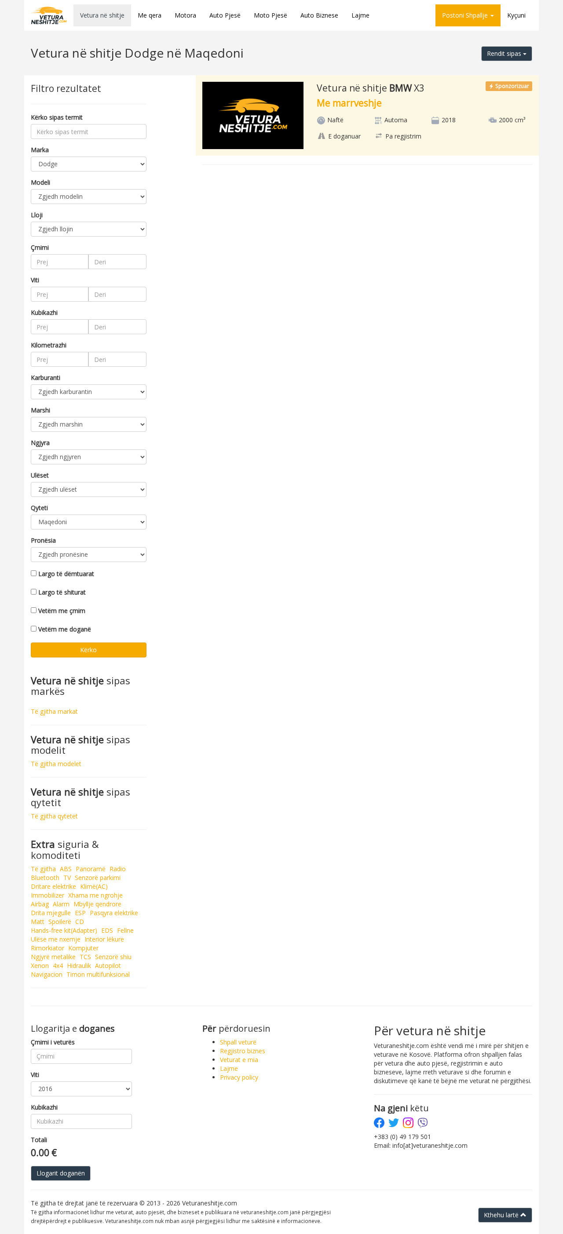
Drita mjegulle (51, 913)
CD (79, 921)
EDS (107, 930)
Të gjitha (43, 869)
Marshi (40, 410)
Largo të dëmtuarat (66, 574)
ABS (66, 869)
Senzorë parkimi (98, 877)
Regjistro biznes (242, 1051)
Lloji (37, 215)
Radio (118, 869)
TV (67, 877)
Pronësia (43, 540)
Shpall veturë (238, 1042)
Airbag (40, 904)
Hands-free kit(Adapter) (64, 930)
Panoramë (91, 869)
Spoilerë (59, 921)
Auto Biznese (319, 15)
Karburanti (45, 377)
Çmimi (40, 247)
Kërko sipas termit (57, 117)
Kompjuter (83, 948)
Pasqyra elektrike (114, 913)
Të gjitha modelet (56, 763)
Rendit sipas (505, 53)
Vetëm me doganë (64, 629)
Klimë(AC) (94, 886)
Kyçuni (516, 15)
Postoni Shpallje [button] (466, 15)
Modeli (40, 182)
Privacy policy (239, 1077)
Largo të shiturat (62, 592)
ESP (80, 913)
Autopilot (108, 965)
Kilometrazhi (48, 345)
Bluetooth (45, 877)
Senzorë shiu (113, 957)
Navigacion (46, 974)
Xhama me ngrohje (95, 895)
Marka (40, 150)
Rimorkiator (47, 948)
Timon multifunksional (98, 974)
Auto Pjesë (225, 15)
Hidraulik (79, 965)
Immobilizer (47, 895)
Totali (39, 1139)
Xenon (40, 965)
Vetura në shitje (102, 15)
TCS (85, 957)
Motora (185, 15)
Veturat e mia (239, 1059)
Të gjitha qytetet (54, 816)
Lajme (360, 15)
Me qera (149, 15)
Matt (37, 921)
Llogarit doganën (61, 1173)
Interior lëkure (104, 939)
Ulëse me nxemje (55, 939)
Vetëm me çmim (61, 610)
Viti (35, 280)
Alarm (61, 904)
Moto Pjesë (270, 15)
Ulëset (40, 475)
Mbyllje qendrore (97, 904)
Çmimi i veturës (53, 1042)
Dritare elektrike (53, 886)
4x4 (58, 965)
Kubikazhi (44, 312)
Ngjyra (40, 442)
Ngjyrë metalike (53, 957)
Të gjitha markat (54, 711)
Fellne (125, 930)
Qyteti (39, 508)
